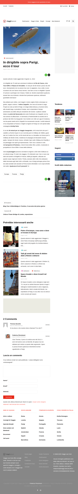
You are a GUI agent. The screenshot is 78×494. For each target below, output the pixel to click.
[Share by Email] (49, 75)
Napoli (23, 436)
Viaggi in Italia (35, 21)
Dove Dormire (43, 463)
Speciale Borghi (8, 424)
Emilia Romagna (62, 416)
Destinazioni (25, 21)
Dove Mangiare (43, 460)
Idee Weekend (56, 21)
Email (5, 386)
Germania (42, 440)
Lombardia (60, 440)
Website (5, 391)
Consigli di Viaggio (9, 420)
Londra (23, 420)
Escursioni (6, 434)
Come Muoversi (44, 467)
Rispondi (47, 324)
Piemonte (60, 424)
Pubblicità (11, 6)
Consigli (48, 21)
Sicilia (59, 432)
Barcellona (24, 440)
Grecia (41, 416)
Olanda (41, 428)
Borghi (42, 21)
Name (5, 380)
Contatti (5, 6)
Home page (28, 454)
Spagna (41, 420)
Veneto (59, 436)
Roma (23, 416)
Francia (14, 174)
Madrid (23, 428)
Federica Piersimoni (18, 335)
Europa (6, 174)
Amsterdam (25, 432)
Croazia (41, 436)
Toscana (59, 420)
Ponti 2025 (64, 6)
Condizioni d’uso (30, 463)
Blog (26, 457)
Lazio (58, 428)
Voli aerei (6, 438)
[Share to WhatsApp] (46, 75)
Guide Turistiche (44, 454)
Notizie (72, 6)
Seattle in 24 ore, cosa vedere (68, 119)
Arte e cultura (7, 416)
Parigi (22, 174)
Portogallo (42, 424)
